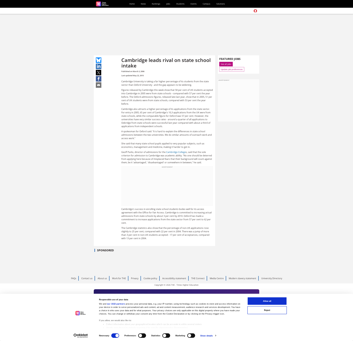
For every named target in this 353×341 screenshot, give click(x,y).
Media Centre (217, 278)
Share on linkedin (98, 66)
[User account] (255, 11)
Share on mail (98, 85)
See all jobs (226, 64)
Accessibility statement (174, 278)
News (143, 3)
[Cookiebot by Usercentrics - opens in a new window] (81, 336)
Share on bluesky (98, 60)
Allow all (267, 301)
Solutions (220, 3)
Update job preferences (232, 69)
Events (194, 3)
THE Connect (198, 278)
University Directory (271, 278)
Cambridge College (176, 152)
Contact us (87, 278)
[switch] (142, 335)
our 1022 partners (116, 304)
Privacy (134, 278)
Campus (206, 3)
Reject (267, 310)
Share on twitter (98, 72)
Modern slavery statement (242, 278)
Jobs (168, 3)
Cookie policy (150, 278)
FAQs (73, 278)
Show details (206, 335)
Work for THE (119, 278)
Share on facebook (98, 79)
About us (102, 278)
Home (132, 3)
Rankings (156, 3)
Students (180, 3)
